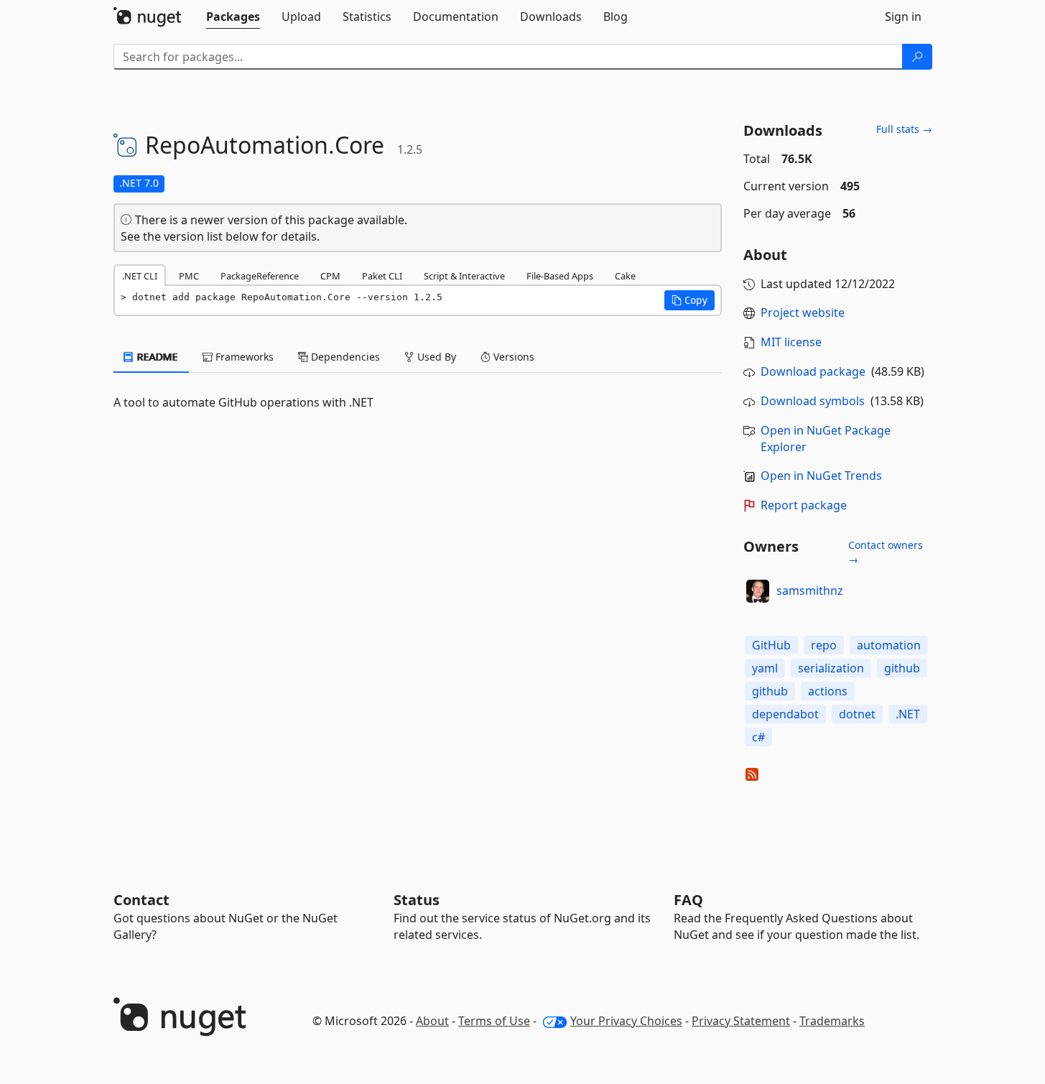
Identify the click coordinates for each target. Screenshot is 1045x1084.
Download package (813, 371)
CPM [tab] (330, 275)
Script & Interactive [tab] (464, 275)
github (902, 668)
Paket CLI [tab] (382, 275)
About (432, 1021)
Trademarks (832, 1021)
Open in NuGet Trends (821, 475)
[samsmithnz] (758, 591)
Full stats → (904, 129)
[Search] (917, 57)
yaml (765, 668)
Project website (803, 312)
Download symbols (813, 401)
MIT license (791, 342)
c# (758, 737)
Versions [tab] (512, 356)
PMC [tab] (189, 275)
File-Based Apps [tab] (559, 275)
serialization (831, 668)
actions (827, 691)
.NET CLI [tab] (139, 275)
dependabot (785, 714)
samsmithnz (809, 590)
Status (417, 899)
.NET (908, 714)
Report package (804, 505)
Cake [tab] (625, 275)
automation (889, 645)
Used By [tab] (435, 356)
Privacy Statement (741, 1021)
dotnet (857, 714)
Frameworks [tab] (243, 356)
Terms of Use (494, 1021)
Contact (141, 899)
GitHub (771, 645)
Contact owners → (885, 552)
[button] (689, 300)
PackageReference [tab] (259, 275)
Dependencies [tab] (344, 356)
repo (824, 645)
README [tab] (156, 356)
